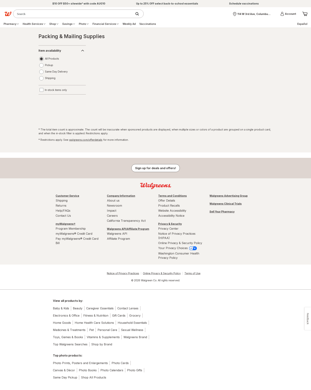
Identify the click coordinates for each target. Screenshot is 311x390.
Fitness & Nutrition (95, 315)
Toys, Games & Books (68, 337)
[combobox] (73, 14)
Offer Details (166, 200)
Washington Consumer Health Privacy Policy (178, 256)
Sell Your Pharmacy (222, 211)
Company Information (121, 195)
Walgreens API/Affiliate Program (128, 228)
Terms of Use (192, 273)
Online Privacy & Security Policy (180, 243)
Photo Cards (120, 363)
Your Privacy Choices (173, 248)
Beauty (77, 308)
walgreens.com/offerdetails (85, 139)
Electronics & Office (66, 315)
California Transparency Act (126, 220)
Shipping (61, 200)
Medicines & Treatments (69, 330)
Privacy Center (168, 228)
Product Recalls (169, 205)
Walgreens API (117, 233)
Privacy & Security (170, 223)
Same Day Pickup (65, 377)
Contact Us (63, 215)
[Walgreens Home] (7, 13)
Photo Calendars (111, 370)
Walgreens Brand (135, 337)
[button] (288, 14)
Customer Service (67, 195)
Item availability (50, 50)
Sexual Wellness (132, 330)
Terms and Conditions (172, 195)
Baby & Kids (61, 308)
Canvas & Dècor (64, 370)
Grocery (135, 315)
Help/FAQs (63, 210)
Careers (112, 215)
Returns (61, 205)
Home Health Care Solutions (94, 322)
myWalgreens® (65, 223)
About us (113, 200)
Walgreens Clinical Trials (225, 203)
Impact (111, 210)
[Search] (138, 14)
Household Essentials (132, 322)
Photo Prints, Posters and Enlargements (80, 363)
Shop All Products (93, 377)
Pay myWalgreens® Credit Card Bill (77, 241)
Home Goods (62, 322)
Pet (91, 330)
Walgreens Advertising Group (228, 195)
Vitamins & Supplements (103, 337)
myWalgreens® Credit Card (74, 233)
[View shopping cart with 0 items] (304, 14)
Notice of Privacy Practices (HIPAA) (176, 236)
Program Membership (71, 228)
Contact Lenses (127, 308)
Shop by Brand (101, 344)
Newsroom (114, 205)
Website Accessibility (172, 210)
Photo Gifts (134, 370)
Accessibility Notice (171, 215)
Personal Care (107, 330)
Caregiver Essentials (100, 308)
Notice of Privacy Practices (123, 273)
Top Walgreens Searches (70, 344)
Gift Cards (118, 315)
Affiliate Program (118, 238)
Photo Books (88, 370)
